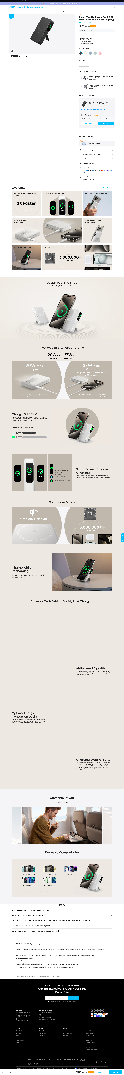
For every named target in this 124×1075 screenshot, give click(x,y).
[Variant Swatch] (100, 53)
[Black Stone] (81, 53)
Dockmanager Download (92, 1049)
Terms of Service (90, 1047)
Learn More (107, 188)
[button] (97, 78)
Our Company (42, 1033)
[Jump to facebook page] (92, 1010)
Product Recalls (90, 1052)
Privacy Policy (71, 1001)
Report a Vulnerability (91, 1045)
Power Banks (19, 1031)
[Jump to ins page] (100, 1010)
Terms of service (82, 1068)
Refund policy (50, 1068)
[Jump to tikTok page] (103, 1010)
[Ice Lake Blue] (90, 53)
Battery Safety (42, 1031)
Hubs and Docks (20, 1040)
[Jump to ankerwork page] (81, 1060)
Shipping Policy (89, 1033)
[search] (108, 7)
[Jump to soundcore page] (40, 1060)
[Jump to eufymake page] (33, 1064)
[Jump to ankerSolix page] (59, 1060)
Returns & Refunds (90, 1035)
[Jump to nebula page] (71, 1060)
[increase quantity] (87, 64)
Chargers (18, 1033)
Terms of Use (61, 1001)
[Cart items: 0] (114, 7)
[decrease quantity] (80, 64)
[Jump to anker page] (19, 1062)
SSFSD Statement (90, 1040)
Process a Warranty (90, 1042)
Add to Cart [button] (88, 123)
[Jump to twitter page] (95, 1010)
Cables (18, 1038)
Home (17, 976)
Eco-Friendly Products (25, 976)
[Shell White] (85, 53)
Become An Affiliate (67, 1033)
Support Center (89, 1031)
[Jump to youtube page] (97, 1010)
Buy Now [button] (105, 123)
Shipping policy (41, 1068)
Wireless (18, 1035)
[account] (111, 7)
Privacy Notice (59, 1068)
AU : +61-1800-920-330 (24, 1015)
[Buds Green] (95, 53)
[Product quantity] (83, 64)
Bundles (18, 1042)
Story (64, 1031)
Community (65, 1035)
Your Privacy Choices (69, 1068)
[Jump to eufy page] (49, 1060)
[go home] (26, 7)
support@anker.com (24, 1012)
